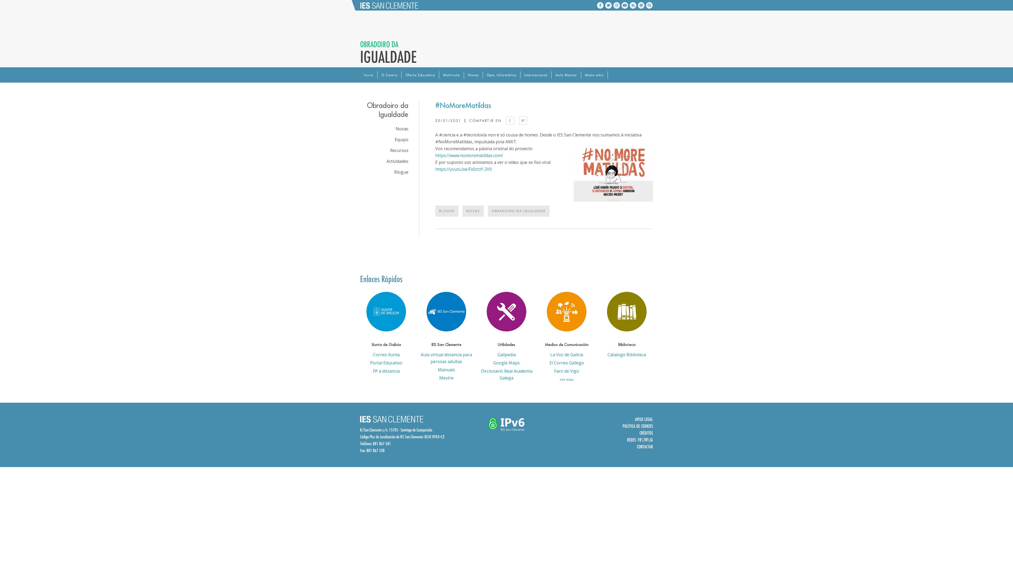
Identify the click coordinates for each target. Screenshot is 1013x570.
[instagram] (616, 5)
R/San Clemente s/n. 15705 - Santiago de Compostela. (396, 430)
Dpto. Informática (501, 75)
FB (639, 440)
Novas (473, 75)
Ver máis (567, 379)
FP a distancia (386, 371)
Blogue (447, 211)
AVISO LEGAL (644, 419)
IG (651, 440)
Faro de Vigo (566, 371)
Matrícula (451, 75)
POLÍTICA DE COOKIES (638, 426)
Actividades (397, 161)
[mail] (641, 5)
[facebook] (600, 5)
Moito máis (594, 75)
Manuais (446, 370)
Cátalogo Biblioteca (627, 355)
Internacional (535, 75)
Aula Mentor (566, 75)
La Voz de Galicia (566, 355)
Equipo (401, 139)
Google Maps (506, 363)
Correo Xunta (386, 355)
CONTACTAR (645, 446)
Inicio (368, 75)
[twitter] (608, 5)
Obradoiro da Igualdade (519, 211)
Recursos (399, 150)
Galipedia (507, 355)
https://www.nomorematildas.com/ (469, 155)
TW (645, 440)
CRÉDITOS (646, 433)
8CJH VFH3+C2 (434, 436)
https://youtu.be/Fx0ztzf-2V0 (463, 169)
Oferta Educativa (420, 75)
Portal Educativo (386, 363)
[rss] (633, 5)
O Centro (389, 75)
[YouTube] (625, 5)
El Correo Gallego (566, 363)
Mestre (446, 378)
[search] (649, 5)
